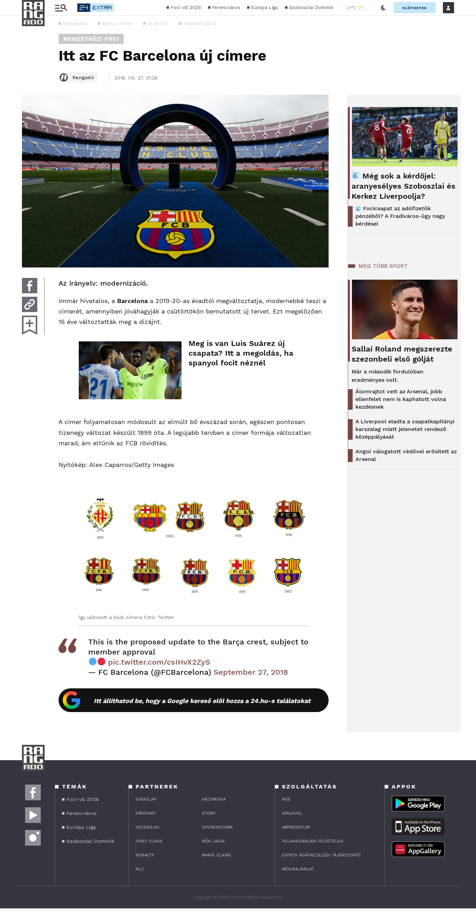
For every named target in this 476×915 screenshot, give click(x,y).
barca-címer (117, 23)
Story (208, 813)
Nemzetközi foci (91, 39)
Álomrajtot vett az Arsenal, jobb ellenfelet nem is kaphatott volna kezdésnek (400, 399)
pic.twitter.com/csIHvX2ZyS (159, 662)
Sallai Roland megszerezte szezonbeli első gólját (402, 354)
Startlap (146, 799)
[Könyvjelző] (29, 325)
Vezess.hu (148, 827)
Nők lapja (213, 841)
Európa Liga (264, 7)
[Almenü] (61, 8)
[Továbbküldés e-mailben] (29, 304)
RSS (286, 799)
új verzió (158, 23)
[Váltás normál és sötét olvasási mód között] (383, 7)
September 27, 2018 (251, 672)
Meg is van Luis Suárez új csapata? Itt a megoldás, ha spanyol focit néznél (241, 353)
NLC (140, 869)
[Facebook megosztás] (29, 285)
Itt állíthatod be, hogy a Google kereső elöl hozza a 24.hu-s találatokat (202, 700)
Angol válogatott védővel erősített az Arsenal (406, 455)
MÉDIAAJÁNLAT (298, 869)
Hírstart (146, 813)
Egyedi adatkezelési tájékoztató (321, 855)
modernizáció (200, 23)
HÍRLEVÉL (292, 813)
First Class (149, 841)
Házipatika (214, 799)
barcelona (75, 23)
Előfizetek (414, 8)
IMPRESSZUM (296, 827)
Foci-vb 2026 (186, 7)
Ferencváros (226, 7)
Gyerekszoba (217, 827)
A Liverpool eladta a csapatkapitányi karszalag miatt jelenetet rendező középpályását (404, 429)
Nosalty (145, 855)
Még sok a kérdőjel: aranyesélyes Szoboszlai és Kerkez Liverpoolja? (403, 186)
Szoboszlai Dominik (311, 7)
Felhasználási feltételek (312, 841)
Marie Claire (216, 855)
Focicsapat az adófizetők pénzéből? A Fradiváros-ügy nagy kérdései (400, 216)
